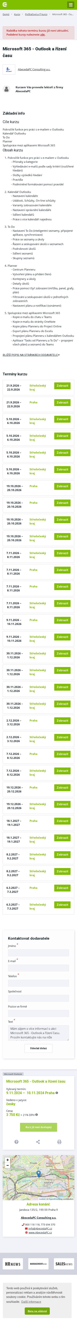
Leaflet (42, 1198)
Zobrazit (62, 385)
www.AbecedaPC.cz (40, 1232)
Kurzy (17, 14)
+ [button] (7, 1160)
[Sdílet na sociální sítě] (38, 1141)
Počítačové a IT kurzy (36, 14)
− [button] (7, 1165)
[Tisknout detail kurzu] (60, 1141)
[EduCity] (5, 4)
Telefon (13, 976)
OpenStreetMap (55, 1198)
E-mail (13, 961)
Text (11, 1021)
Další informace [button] (31, 1301)
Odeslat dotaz (38, 1048)
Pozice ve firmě (17, 1006)
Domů (6, 14)
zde (42, 34)
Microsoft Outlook (13, 1074)
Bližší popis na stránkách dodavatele (30, 355)
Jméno (13, 946)
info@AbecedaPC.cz (40, 1228)
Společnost (14, 991)
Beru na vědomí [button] (37, 1311)
